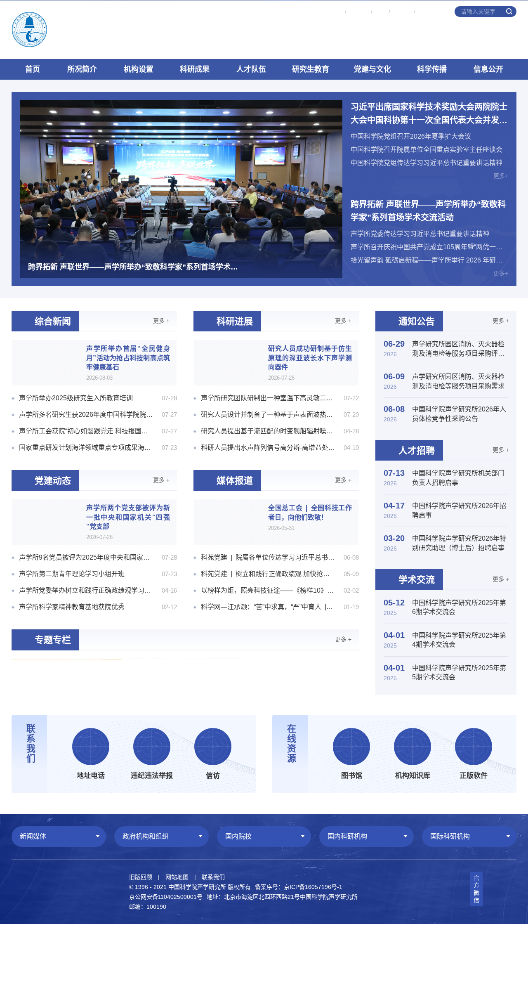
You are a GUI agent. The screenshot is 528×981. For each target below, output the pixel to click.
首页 (32, 69)
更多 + (161, 320)
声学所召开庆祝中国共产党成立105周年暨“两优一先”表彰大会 (429, 247)
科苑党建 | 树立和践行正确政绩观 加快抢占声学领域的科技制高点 (268, 573)
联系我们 (213, 877)
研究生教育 (310, 69)
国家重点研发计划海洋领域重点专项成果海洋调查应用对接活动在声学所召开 (86, 447)
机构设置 (138, 69)
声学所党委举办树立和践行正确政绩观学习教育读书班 (86, 590)
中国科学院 (431, 11)
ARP (380, 11)
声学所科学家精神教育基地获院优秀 (72, 606)
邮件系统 (330, 11)
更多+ (500, 176)
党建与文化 (372, 69)
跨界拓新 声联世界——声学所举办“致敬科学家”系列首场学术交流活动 (428, 211)
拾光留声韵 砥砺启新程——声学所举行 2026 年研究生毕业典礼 (429, 260)
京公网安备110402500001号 (166, 897)
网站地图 (177, 877)
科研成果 (195, 69)
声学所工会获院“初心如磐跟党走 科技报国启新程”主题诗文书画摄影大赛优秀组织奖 (86, 431)
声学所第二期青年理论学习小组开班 (72, 573)
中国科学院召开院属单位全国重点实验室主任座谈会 (426, 149)
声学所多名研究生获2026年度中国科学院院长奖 (86, 414)
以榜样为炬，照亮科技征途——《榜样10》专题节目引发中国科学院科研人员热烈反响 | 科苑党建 (268, 590)
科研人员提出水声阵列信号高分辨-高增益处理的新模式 (268, 447)
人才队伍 (251, 69)
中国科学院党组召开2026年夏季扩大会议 (411, 136)
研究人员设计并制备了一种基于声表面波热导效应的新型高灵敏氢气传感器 (268, 414)
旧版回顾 (140, 877)
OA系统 (358, 11)
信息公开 (488, 69)
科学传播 (432, 69)
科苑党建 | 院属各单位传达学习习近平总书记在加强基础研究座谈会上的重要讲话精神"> (268, 557)
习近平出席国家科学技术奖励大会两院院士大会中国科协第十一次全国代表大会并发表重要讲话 (429, 114)
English (401, 11)
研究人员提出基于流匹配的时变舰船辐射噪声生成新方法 (268, 431)
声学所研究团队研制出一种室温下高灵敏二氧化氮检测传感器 (268, 398)
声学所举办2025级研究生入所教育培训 (76, 398)
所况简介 (82, 69)
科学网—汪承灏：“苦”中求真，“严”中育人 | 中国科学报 (268, 606)
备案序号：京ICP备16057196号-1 (298, 887)
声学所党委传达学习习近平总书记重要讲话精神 (420, 233)
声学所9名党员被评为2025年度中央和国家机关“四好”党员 (86, 557)
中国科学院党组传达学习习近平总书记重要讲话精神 (426, 162)
